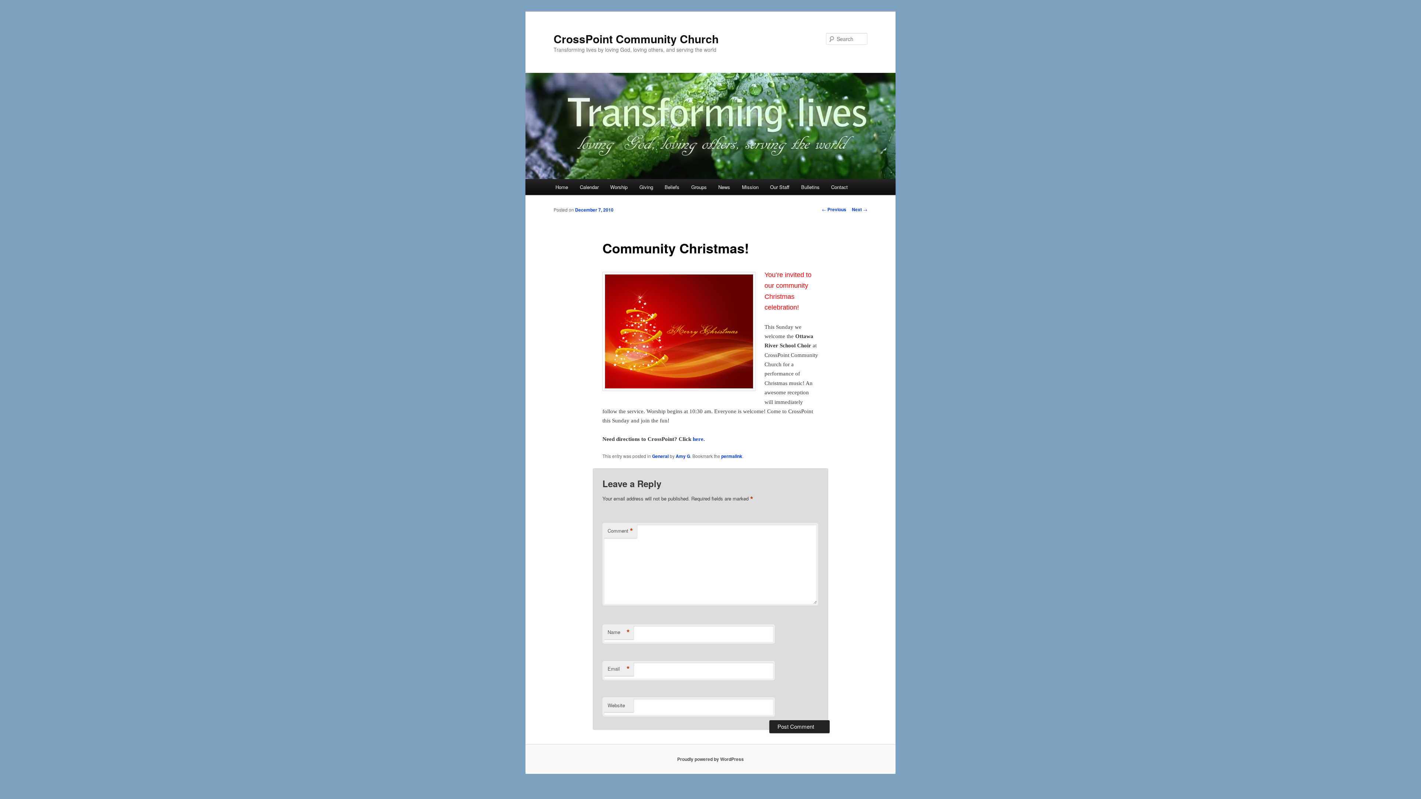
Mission (750, 187)
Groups (699, 187)
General (660, 456)
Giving (646, 187)
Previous (834, 209)
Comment (620, 531)
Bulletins (810, 187)
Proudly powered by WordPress (710, 759)
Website (616, 705)
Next (859, 209)
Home (561, 187)
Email (619, 669)
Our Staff (779, 187)
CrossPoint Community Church (636, 39)
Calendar (589, 187)
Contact (839, 187)
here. (699, 439)
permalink (731, 456)
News (724, 187)
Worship (619, 187)
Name (619, 632)
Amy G (683, 456)
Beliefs (672, 187)
